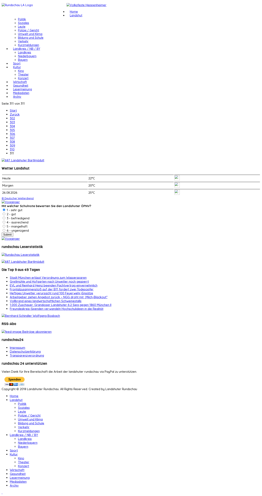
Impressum (17, 348)
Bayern (23, 60)
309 (12, 145)
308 (12, 142)
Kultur (17, 67)
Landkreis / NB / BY (26, 49)
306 (12, 134)
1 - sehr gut (14, 210)
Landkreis (24, 52)
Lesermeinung (22, 89)
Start (13, 110)
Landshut (76, 15)
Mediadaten (21, 93)
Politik (22, 19)
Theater (23, 74)
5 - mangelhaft (16, 226)
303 (12, 122)
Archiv (17, 97)
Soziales (23, 23)
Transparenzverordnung (27, 355)
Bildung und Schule (30, 38)
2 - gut (11, 214)
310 (12, 149)
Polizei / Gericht (28, 30)
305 (12, 130)
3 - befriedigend (17, 218)
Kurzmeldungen (28, 45)
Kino (21, 71)
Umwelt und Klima (30, 34)
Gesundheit (20, 85)
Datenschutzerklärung (25, 351)
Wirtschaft (20, 82)
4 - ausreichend (17, 222)
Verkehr (23, 41)
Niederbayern (27, 56)
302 (12, 118)
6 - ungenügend (17, 230)
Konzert (23, 78)
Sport (16, 63)
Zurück (15, 114)
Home (74, 12)
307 (12, 138)
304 (12, 126)
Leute (21, 26)
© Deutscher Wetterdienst (18, 198)
